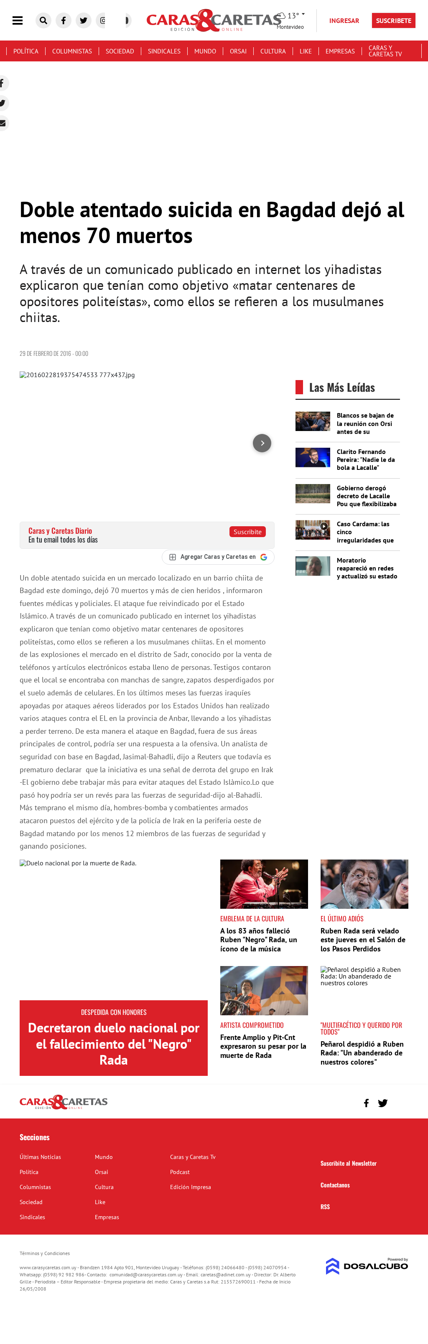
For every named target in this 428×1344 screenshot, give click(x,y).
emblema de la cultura (252, 918)
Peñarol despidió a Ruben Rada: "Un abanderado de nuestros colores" (362, 1053)
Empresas (340, 51)
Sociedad (120, 51)
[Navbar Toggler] (24, 20)
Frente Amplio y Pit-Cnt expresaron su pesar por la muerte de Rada (263, 1046)
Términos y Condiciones (45, 1253)
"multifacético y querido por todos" (361, 1028)
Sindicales (164, 51)
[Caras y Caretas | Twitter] (84, 20)
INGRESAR (344, 20)
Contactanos (335, 1184)
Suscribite (248, 531)
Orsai (238, 51)
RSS (325, 1206)
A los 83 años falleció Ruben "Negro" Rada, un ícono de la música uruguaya (258, 944)
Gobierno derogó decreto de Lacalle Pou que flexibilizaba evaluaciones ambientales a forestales (367, 508)
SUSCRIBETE (393, 20)
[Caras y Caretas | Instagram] (104, 20)
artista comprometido (252, 1025)
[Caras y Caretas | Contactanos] (399, 1102)
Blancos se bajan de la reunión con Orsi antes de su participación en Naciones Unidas (365, 431)
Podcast (180, 1172)
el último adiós (342, 918)
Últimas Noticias (40, 1157)
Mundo (205, 51)
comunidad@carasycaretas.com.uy (146, 1274)
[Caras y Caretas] (63, 1109)
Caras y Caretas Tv (385, 51)
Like (306, 51)
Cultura (273, 51)
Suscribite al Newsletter (349, 1163)
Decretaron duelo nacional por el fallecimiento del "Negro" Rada (113, 1043)
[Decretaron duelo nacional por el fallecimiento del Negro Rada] (114, 930)
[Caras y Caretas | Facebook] (63, 20)
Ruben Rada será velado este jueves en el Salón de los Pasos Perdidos (363, 939)
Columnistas (72, 51)
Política (25, 51)
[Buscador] (43, 20)
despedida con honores (114, 1012)
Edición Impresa (190, 1187)
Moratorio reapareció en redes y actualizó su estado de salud (367, 572)
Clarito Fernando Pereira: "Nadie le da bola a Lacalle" (366, 459)
